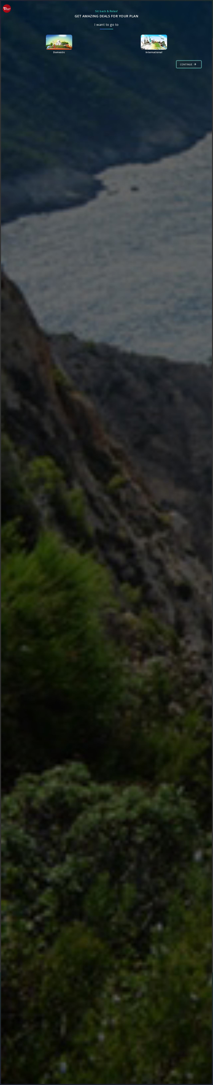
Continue (186, 64)
